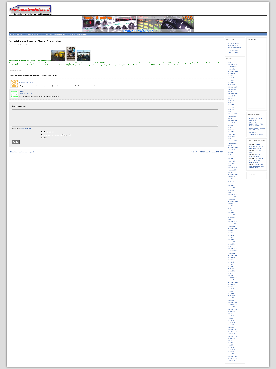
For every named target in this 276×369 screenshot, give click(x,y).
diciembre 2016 (232, 114)
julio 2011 (230, 260)
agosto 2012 (231, 230)
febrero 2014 (231, 190)
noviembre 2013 (232, 197)
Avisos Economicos (61, 34)
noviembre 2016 (232, 116)
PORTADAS (252, 132)
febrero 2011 (231, 271)
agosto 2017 (231, 96)
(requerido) (47, 132)
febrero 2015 (231, 163)
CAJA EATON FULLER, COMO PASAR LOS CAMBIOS (256, 166)
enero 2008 (231, 354)
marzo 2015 (231, 161)
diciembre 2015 (232, 141)
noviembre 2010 (232, 277)
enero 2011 (231, 273)
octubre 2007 (231, 361)
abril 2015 (231, 159)
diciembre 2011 (232, 248)
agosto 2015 (231, 150)
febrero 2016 (231, 136)
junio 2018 (231, 78)
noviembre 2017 (232, 89)
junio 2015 (231, 154)
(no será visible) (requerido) (56, 135)
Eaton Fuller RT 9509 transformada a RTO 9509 (207, 152)
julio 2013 (231, 206)
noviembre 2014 (232, 170)
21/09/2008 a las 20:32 (26, 83)
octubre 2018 (231, 69)
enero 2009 (231, 327)
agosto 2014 (231, 176)
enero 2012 (231, 246)
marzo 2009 (231, 322)
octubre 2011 (231, 253)
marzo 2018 (231, 85)
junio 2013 (231, 208)
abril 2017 (231, 105)
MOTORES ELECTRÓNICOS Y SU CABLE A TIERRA (256, 124)
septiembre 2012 (233, 228)
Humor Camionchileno (78, 34)
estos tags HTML (25, 128)
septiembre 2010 (233, 282)
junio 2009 (231, 316)
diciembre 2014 (232, 168)
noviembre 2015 (232, 143)
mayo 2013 (231, 210)
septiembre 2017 (233, 94)
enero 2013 (231, 219)
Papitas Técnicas (46, 34)
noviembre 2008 (232, 331)
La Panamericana (16, 34)
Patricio (21, 91)
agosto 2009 (231, 311)
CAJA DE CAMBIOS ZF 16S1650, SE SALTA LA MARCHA (256, 146)
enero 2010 (231, 300)
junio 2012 (231, 235)
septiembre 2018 (233, 71)
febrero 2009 (231, 325)
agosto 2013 (231, 203)
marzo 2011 (231, 269)
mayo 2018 (231, 80)
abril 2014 (231, 186)
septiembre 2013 (233, 201)
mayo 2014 (231, 183)
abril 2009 (231, 320)
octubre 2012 (231, 226)
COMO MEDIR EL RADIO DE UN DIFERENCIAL (256, 160)
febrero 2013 (231, 217)
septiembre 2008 (233, 336)
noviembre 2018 (232, 67)
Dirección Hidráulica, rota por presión (22, 152)
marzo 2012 (231, 242)
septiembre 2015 (233, 147)
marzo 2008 (231, 349)
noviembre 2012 (232, 224)
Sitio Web (44, 138)
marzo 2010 (231, 295)
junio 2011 (231, 262)
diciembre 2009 (232, 302)
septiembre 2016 (233, 120)
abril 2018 (231, 82)
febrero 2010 (231, 298)
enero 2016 (231, 138)
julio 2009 (231, 313)
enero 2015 (231, 165)
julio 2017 (231, 98)
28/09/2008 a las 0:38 (25, 93)
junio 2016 (231, 127)
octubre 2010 (231, 280)
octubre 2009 (231, 307)
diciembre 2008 (232, 329)
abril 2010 (231, 293)
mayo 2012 (231, 237)
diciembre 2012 (232, 221)
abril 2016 (231, 132)
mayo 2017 (231, 102)
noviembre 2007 (232, 358)
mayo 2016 (231, 129)
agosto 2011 (231, 257)
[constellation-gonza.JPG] (58, 61)
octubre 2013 (231, 199)
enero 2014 (231, 192)
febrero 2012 (231, 244)
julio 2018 (231, 76)
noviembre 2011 (232, 251)
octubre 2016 (231, 118)
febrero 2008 (231, 352)
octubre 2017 (231, 91)
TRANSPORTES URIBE (256, 134)
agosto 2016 (231, 123)
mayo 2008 (231, 345)
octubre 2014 (231, 172)
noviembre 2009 (232, 304)
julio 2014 (231, 179)
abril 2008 (231, 347)
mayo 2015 (231, 156)
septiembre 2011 (233, 255)
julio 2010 (231, 287)
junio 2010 (231, 289)
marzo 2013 (231, 215)
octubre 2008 (231, 334)
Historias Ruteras (31, 34)
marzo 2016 (231, 134)
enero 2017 (231, 111)
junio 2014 (231, 181)
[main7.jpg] (83, 61)
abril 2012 (231, 239)
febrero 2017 (231, 109)
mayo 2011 (231, 264)
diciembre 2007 (232, 356)
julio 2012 (231, 233)
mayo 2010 (231, 291)
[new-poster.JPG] (71, 61)
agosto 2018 (231, 73)
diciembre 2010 (232, 275)
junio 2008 (231, 343)
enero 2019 (231, 62)
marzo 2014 (231, 188)
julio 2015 (231, 152)
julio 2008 (231, 340)
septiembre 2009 (233, 309)
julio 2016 (231, 125)
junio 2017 (231, 100)
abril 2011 (231, 266)
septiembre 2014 (233, 174)
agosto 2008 (231, 338)
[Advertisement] (161, 9)
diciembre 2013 (232, 195)
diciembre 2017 (232, 87)
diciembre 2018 (232, 64)
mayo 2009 (231, 318)
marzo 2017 (231, 107)
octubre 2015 (231, 145)
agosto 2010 (231, 284)
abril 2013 (231, 212)
